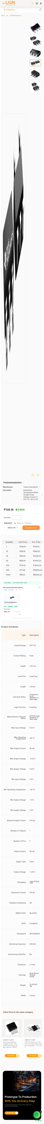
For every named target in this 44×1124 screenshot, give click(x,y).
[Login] (41, 3)
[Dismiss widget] (40, 1112)
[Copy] (23, 482)
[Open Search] (33, 3)
